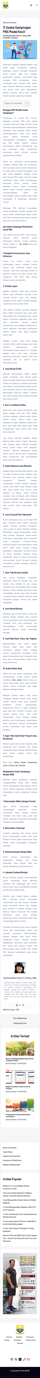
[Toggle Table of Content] (25, 103)
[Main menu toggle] (31, 5)
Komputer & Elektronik (12, 1160)
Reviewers (30, 1337)
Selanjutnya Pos (20, 1023)
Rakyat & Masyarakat (11, 1165)
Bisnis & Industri (9, 22)
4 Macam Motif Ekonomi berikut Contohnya (18, 1115)
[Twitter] (20, 1005)
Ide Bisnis (14, 38)
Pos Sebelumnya (20, 1018)
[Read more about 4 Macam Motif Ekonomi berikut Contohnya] (20, 1104)
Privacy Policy (31, 1340)
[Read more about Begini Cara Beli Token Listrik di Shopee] (20, 1076)
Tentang (9, 1337)
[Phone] (24, 1359)
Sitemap (20, 1343)
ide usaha (23, 244)
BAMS (27, 1371)
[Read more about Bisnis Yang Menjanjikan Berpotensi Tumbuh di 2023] (20, 1048)
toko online (17, 680)
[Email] (28, 1359)
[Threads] (20, 1359)
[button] (37, 5)
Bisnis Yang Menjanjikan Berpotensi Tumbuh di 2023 (20, 1059)
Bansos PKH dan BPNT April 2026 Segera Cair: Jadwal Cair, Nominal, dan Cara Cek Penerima (20, 1238)
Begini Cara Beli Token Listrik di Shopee (18, 1087)
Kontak (6, 1340)
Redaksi (19, 1337)
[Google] (17, 1005)
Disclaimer (17, 1340)
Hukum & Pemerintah (11, 1156)
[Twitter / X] (16, 1359)
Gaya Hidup (7, 1152)
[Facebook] (23, 1005)
